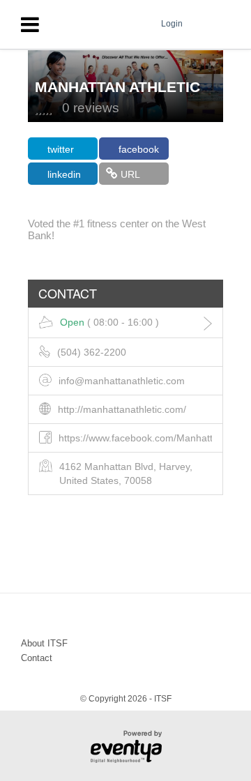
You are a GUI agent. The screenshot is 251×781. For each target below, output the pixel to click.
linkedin (64, 174)
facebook (139, 149)
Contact (36, 658)
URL (130, 174)
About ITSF (44, 643)
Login (172, 24)
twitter (60, 149)
